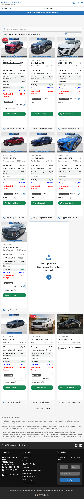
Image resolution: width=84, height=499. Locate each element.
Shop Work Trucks (28, 464)
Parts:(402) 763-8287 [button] (12, 475)
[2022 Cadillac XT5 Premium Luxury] (42, 47)
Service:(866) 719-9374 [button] (9, 471)
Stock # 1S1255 (7, 60)
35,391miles (21, 66)
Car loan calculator (28, 477)
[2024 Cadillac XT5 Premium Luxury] (14, 142)
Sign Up (69, 480)
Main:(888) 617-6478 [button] (12, 467)
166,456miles (76, 342)
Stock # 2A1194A (36, 155)
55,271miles (49, 342)
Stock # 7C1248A (63, 155)
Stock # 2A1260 (7, 155)
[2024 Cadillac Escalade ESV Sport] (14, 47)
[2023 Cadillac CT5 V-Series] (14, 324)
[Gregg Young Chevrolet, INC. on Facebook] (75, 445)
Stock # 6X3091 (63, 60)
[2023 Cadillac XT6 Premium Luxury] (70, 47)
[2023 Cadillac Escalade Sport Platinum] (14, 232)
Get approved (26, 473)
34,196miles (49, 161)
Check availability (12, 114)
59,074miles (21, 250)
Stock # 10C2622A (8, 337)
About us (25, 458)
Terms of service (28, 483)
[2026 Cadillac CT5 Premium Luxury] (70, 142)
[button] (74, 3)
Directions (26, 467)
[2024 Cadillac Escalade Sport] (42, 324)
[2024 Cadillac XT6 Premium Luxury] (42, 142)
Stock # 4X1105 (35, 60)
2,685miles (22, 342)
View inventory (27, 461)
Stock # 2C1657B (63, 337)
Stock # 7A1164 (7, 245)
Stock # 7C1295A (36, 337)
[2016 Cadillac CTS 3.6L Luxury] (70, 324)
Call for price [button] (76, 347)
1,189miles (77, 161)
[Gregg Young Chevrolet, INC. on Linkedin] (80, 445)
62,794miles (76, 66)
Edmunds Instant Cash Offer (32, 470)
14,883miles (21, 161)
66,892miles (49, 66)
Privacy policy (27, 480)
